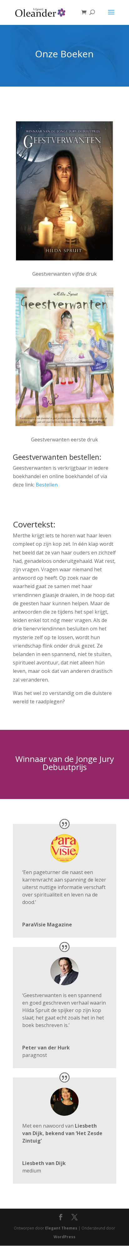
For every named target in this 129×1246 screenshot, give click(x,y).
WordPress (64, 1236)
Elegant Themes (61, 1228)
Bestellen (47, 484)
